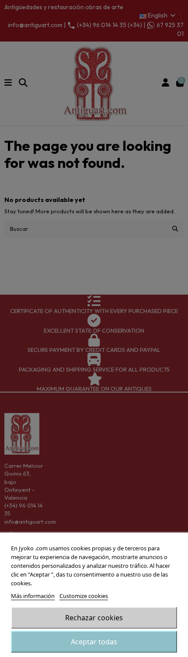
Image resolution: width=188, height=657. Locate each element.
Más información (33, 596)
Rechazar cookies (94, 617)
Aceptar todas (94, 642)
